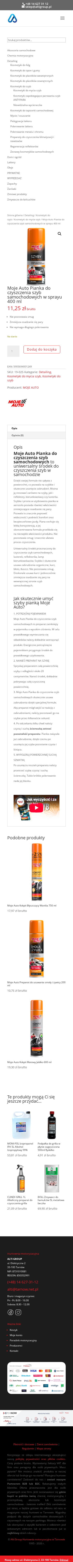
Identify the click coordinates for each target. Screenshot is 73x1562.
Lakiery (11, 162)
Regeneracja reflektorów (24, 146)
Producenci (16, 1345)
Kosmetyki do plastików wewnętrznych (31, 75)
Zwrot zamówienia (47, 1444)
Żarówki (11, 189)
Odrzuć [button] (64, 1560)
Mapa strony (44, 1448)
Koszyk (13, 1330)
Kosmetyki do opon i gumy (25, 70)
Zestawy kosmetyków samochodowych (32, 151)
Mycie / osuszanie (20, 115)
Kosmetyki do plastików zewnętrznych (31, 81)
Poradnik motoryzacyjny (23, 1340)
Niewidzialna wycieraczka (27, 105)
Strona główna (15, 215)
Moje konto (16, 1335)
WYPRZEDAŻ (14, 178)
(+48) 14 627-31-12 (22, 1282)
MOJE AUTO (31, 387)
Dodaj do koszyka (42, 349)
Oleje (10, 167)
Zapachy (12, 183)
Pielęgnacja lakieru (21, 121)
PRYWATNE (13, 173)
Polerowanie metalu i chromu (26, 131)
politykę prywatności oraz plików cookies (40, 1459)
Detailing (29, 215)
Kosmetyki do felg (20, 65)
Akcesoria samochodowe (21, 50)
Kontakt (14, 1351)
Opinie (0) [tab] (18, 435)
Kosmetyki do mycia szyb (27, 219)
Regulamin (28, 1448)
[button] (59, 233)
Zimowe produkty (17, 194)
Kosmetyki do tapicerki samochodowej (31, 110)
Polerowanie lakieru (21, 126)
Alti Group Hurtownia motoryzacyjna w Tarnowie (38, 1539)
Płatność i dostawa (23, 1444)
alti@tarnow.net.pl (22, 1289)
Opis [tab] (14, 428)
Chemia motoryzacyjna (20, 55)
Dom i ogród (14, 157)
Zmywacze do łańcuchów (21, 199)
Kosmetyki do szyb (20, 86)
